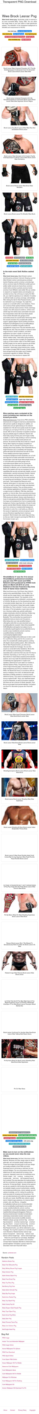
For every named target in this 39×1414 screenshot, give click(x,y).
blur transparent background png (15, 37)
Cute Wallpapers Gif (8, 1384)
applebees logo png (25, 405)
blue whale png (7, 34)
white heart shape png (13, 569)
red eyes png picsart (25, 263)
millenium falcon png (19, 1146)
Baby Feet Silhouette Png (10, 1265)
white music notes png (26, 563)
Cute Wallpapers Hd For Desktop (12, 1381)
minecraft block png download (26, 1138)
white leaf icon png (12, 563)
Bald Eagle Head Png (8, 1329)
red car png (29, 258)
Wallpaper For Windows (9, 1377)
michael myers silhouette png (27, 1135)
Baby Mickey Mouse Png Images (12, 1268)
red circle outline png (26, 260)
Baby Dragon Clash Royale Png (11, 1308)
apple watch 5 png (12, 399)
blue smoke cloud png (24, 31)
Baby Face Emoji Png (8, 1279)
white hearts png (27, 569)
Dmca (5, 1410)
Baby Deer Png (6, 1318)
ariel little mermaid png (26, 397)
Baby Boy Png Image (8, 1293)
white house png (13, 566)
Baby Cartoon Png (7, 1272)
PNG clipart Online (7, 1356)
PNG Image (5, 1338)
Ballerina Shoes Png (8, 1261)
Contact (12, 1410)
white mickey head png (12, 560)
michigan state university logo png (19, 1144)
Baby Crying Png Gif (8, 1304)
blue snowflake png (14, 39)
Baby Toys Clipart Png (9, 1311)
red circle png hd (20, 258)
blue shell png (12, 31)
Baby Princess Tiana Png (9, 1322)
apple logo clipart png (25, 399)
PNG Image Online (8, 1345)
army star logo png (19, 408)
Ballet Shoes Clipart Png (9, 1275)
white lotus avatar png (27, 560)
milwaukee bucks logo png (14, 1141)
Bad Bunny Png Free (8, 1286)
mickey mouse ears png (10, 1135)
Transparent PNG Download (19, 1)
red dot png (9, 258)
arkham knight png (11, 397)
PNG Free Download (8, 1352)
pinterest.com (12, 1253)
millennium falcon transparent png (19, 1132)
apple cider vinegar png (27, 402)
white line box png (19, 571)
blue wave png (26, 39)
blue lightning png (30, 34)
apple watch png (13, 405)
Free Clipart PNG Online (9, 1359)
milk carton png (28, 1141)
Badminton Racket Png (9, 1297)
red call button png (26, 266)
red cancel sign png (13, 266)
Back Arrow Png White (9, 1315)
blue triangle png (19, 34)
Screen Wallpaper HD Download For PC (14, 1388)
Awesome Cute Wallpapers (10, 1366)
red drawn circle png (12, 260)
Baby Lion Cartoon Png (9, 1326)
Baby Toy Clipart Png (8, 1301)
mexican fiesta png (9, 1138)
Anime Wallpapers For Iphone (11, 1348)
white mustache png (25, 566)
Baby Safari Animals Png (9, 1290)
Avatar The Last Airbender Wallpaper (13, 1341)
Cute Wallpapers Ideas (9, 1370)
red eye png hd (12, 263)
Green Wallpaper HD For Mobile (11, 1363)
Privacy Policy (22, 1410)
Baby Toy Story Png (8, 1283)
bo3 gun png (30, 37)
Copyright (32, 1410)
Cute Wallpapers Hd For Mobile (11, 1374)
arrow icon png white (11, 402)
